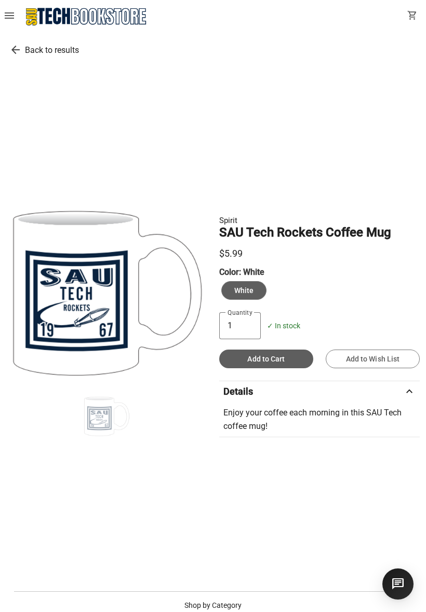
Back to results (52, 50)
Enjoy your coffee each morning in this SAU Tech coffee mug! (312, 419)
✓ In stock (283, 326)
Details (319, 391)
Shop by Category (213, 605)
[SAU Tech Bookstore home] (86, 16)
